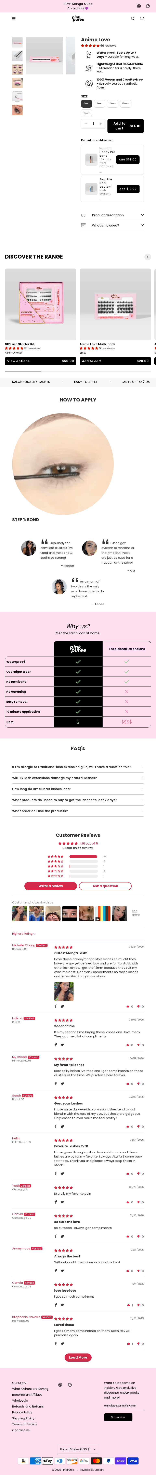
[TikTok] (147, 6)
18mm (86, 113)
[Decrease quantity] (85, 123)
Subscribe (118, 1417)
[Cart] (141, 18)
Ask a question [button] (105, 886)
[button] (90, 45)
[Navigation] (13, 18)
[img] (63, 947)
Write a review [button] (50, 886)
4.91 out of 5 (88, 843)
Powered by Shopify (92, 1470)
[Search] (132, 18)
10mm (86, 103)
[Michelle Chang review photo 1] (64, 991)
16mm (126, 103)
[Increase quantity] (100, 123)
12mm (99, 103)
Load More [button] (78, 1357)
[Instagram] (138, 6)
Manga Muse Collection (79, 6)
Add (128, 159)
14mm (113, 103)
